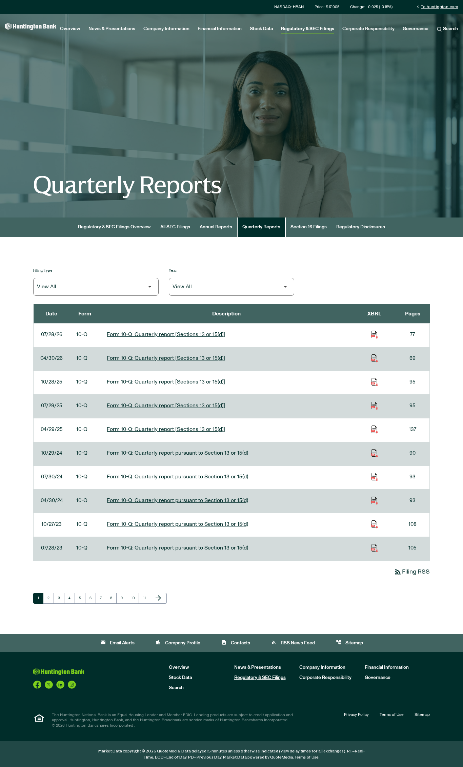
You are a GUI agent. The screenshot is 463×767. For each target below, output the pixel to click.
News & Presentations (111, 28)
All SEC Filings (175, 227)
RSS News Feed (293, 642)
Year (173, 270)
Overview (70, 28)
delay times (300, 751)
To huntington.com (437, 6)
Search (450, 28)
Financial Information (220, 28)
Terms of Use (392, 714)
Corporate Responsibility (368, 28)
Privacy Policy (356, 714)
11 (146, 598)
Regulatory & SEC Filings (307, 28)
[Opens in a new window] (37, 684)
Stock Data (261, 28)
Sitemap (349, 642)
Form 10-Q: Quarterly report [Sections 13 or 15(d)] (166, 334)
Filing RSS (412, 572)
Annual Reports (216, 227)
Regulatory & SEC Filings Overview (114, 227)
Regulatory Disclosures (360, 227)
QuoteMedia (168, 751)
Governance (415, 28)
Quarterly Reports (261, 227)
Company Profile (178, 642)
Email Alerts (117, 642)
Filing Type (43, 270)
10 (135, 598)
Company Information (166, 28)
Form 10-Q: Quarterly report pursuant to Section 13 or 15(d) (177, 453)
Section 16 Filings (308, 227)
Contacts (235, 642)
